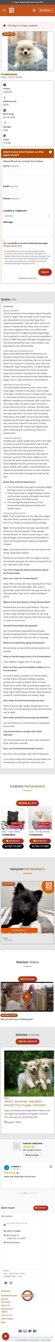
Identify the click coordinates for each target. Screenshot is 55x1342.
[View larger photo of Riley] (22, 809)
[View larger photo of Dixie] (49, 809)
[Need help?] (5, 1336)
